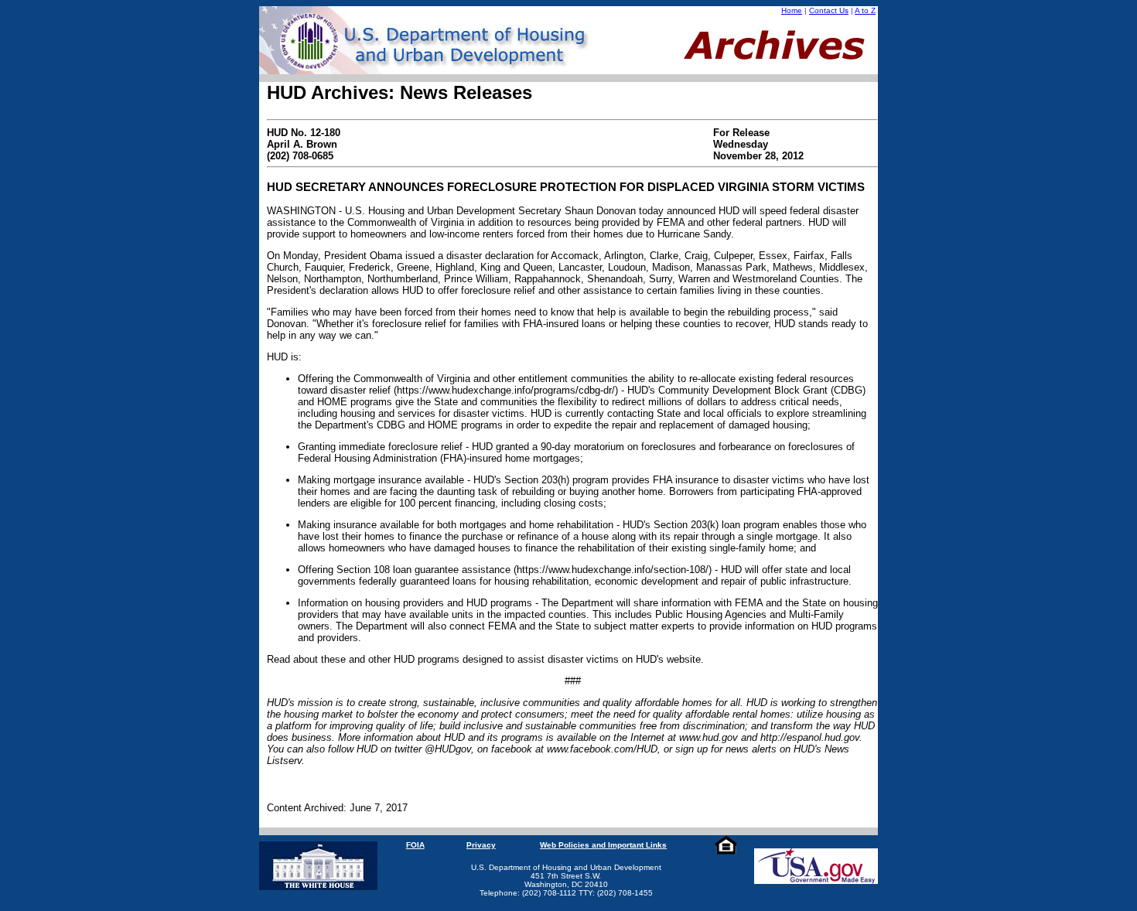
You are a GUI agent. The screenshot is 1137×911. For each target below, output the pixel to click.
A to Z (865, 10)
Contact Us (828, 10)
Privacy (481, 845)
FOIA (415, 845)
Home (791, 10)
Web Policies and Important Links (603, 845)
